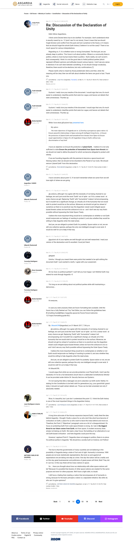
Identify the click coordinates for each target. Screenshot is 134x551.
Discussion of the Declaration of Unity (74, 13)
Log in (118, 4)
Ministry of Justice (44, 13)
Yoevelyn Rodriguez (30, 261)
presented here (78, 123)
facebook (24, 519)
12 (78, 502)
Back (55, 502)
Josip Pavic (36, 23)
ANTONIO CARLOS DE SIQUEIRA (66, 484)
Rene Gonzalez (37, 270)
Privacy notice (38, 533)
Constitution (56, 13)
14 (87, 502)
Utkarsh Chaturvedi (30, 199)
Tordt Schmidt (36, 91)
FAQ (13, 538)
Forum (26, 13)
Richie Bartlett (37, 121)
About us (15, 533)
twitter (46, 519)
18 (96, 502)
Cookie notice (16, 535)
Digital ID (27, 535)
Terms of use (25, 533)
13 (82, 502)
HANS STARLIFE (37, 414)
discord (90, 519)
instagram (113, 519)
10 (69, 502)
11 (73, 502)
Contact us (21, 538)
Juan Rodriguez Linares (32, 404)
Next (100, 502)
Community (38, 535)
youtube (68, 519)
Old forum (33, 13)
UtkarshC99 (55, 325)
